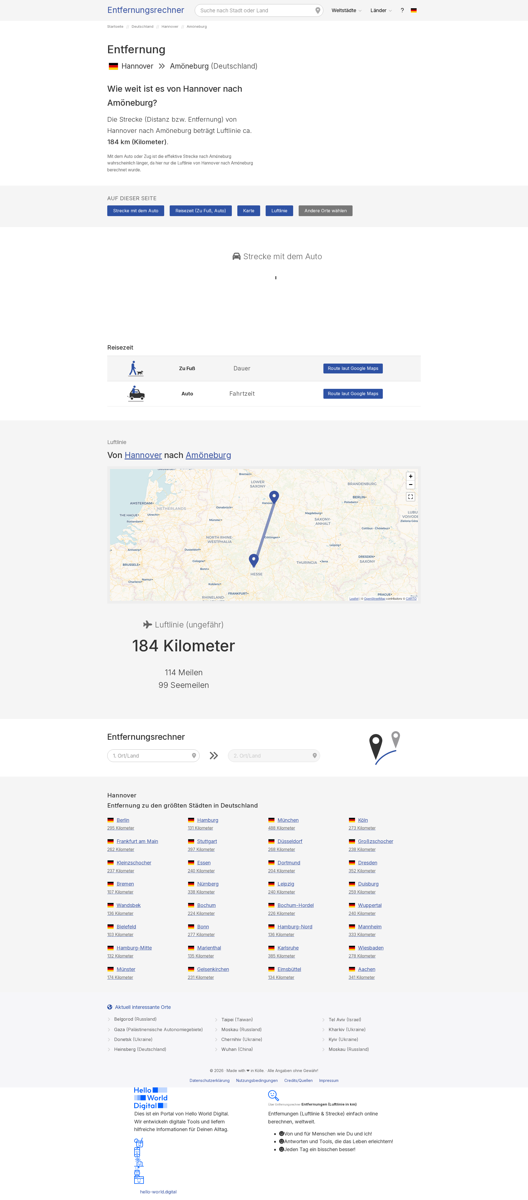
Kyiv (342, 1039)
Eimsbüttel (289, 969)
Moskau (241, 1029)
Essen (204, 863)
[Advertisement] (344, 114)
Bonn (203, 927)
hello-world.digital (158, 1192)
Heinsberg (139, 1049)
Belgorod (135, 1019)
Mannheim (370, 927)
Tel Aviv (344, 1019)
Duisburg (368, 884)
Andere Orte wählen (325, 210)
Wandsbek (129, 905)
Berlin (123, 820)
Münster (126, 969)
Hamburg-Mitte (134, 948)
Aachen (366, 969)
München (288, 820)
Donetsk (133, 1039)
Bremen (125, 884)
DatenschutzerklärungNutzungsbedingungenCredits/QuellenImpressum (264, 1080)
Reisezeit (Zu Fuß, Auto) (200, 210)
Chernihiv (241, 1039)
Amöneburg (208, 455)
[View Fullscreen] (410, 497)
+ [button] (411, 476)
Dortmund (288, 863)
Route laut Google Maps (353, 368)
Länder (378, 10)
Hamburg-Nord (294, 927)
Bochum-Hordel (295, 905)
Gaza (158, 1029)
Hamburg (207, 820)
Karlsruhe (288, 948)
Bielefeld (126, 927)
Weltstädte (344, 10)
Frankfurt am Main (137, 841)
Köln (363, 820)
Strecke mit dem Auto (135, 210)
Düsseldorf (289, 841)
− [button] (411, 484)
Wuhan (236, 1049)
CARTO (411, 598)
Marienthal (209, 948)
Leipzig (285, 884)
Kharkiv (346, 1029)
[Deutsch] (413, 10)
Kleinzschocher (134, 863)
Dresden (367, 863)
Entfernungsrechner (145, 10)
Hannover (143, 455)
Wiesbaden (371, 948)
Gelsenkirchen (213, 969)
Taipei (236, 1019)
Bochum (206, 905)
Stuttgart (207, 841)
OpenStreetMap (374, 598)
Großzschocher (375, 841)
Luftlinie (279, 210)
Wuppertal (370, 905)
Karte (248, 210)
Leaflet (354, 598)
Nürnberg (208, 884)
